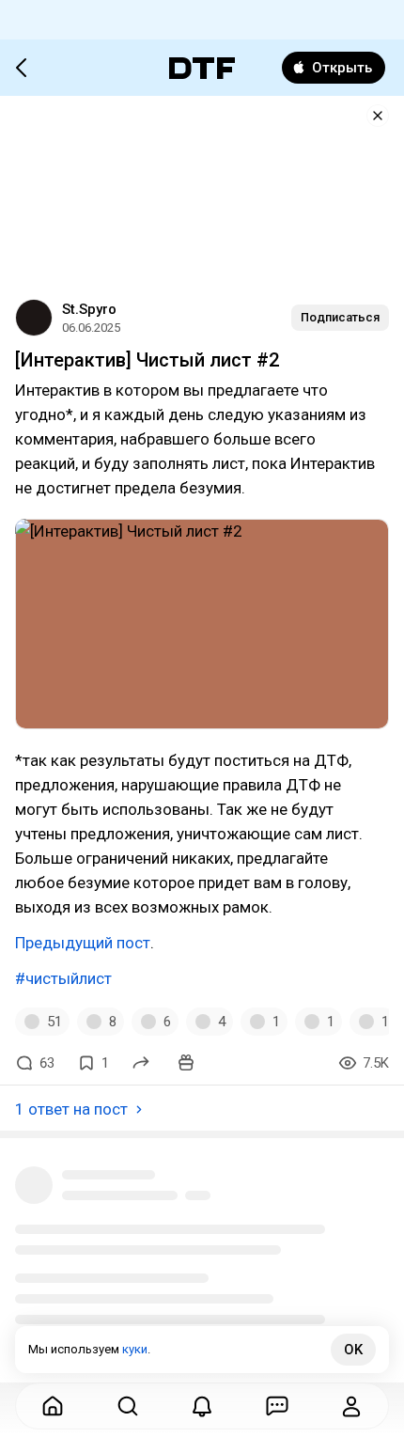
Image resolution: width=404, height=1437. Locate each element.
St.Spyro (89, 309)
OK (353, 1349)
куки (135, 1349)
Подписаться (340, 317)
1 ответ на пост (71, 1109)
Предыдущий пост (82, 942)
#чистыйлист (63, 978)
